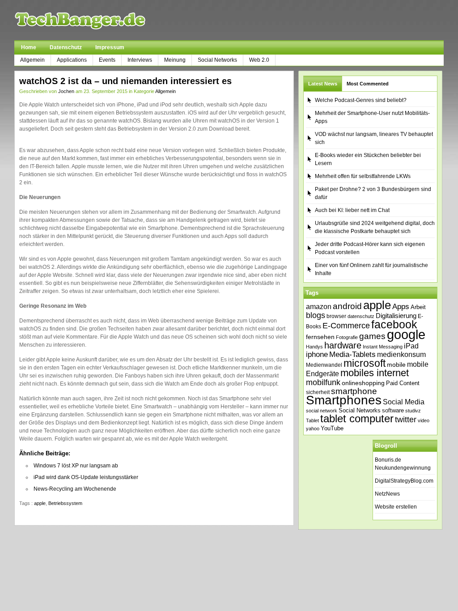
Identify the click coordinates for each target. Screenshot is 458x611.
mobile (396, 364)
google (406, 334)
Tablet (312, 420)
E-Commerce (346, 325)
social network (321, 410)
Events (107, 60)
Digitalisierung (396, 315)
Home (28, 47)
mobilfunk (323, 382)
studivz (413, 410)
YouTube (332, 428)
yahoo (312, 428)
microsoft (365, 363)
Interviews (139, 60)
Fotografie (347, 337)
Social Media (403, 402)
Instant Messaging (383, 346)
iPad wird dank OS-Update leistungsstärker (86, 477)
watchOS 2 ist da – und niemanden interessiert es (125, 81)
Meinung (175, 60)
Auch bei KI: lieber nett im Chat (352, 210)
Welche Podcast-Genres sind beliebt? (361, 100)
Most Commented (368, 83)
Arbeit (418, 307)
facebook (394, 324)
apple (40, 503)
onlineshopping (363, 382)
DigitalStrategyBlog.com (404, 481)
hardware (342, 345)
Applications (72, 60)
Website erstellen (396, 507)
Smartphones (344, 400)
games (372, 336)
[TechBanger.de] (101, 20)
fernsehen (320, 336)
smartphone (354, 391)
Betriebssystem (65, 503)
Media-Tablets (352, 354)
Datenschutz (66, 47)
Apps (400, 306)
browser (336, 316)
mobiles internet (374, 372)
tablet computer (357, 418)
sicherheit (318, 392)
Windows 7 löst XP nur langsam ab (76, 465)
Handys (314, 346)
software (393, 410)
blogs (315, 315)
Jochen (66, 91)
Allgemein (32, 60)
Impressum (109, 47)
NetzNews (387, 494)
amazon (318, 306)
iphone (317, 354)
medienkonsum (401, 354)
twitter (405, 419)
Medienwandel (324, 365)
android (347, 306)
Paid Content (403, 383)
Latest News (322, 83)
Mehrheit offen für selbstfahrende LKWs (363, 176)
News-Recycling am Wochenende (75, 489)
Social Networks (217, 60)
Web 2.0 (259, 60)
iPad (411, 346)
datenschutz (361, 316)
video (423, 420)
